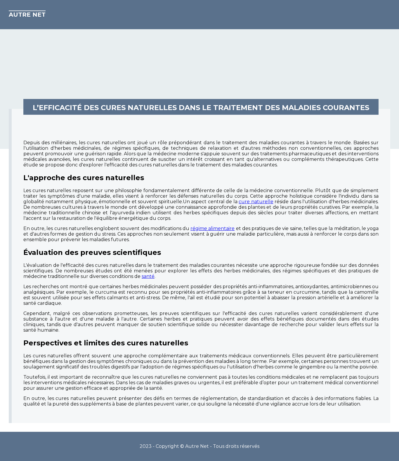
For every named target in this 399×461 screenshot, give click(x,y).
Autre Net (27, 14)
